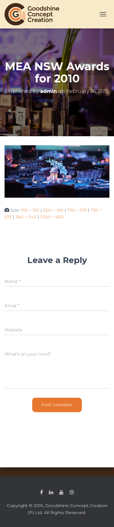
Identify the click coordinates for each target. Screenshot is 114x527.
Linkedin (51, 492)
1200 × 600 (52, 216)
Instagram (72, 492)
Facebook (41, 492)
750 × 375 (77, 210)
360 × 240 (26, 216)
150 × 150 (30, 210)
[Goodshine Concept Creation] (34, 14)
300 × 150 (53, 210)
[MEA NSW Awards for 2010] (57, 171)
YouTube (61, 492)
